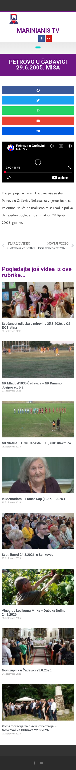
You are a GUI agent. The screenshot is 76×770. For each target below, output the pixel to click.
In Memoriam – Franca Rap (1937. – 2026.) (33, 499)
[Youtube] (49, 38)
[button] (38, 48)
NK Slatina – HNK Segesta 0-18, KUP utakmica (36, 443)
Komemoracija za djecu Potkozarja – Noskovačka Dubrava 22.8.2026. (29, 728)
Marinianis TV (38, 30)
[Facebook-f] (41, 38)
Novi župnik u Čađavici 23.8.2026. (27, 670)
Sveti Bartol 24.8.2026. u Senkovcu (27, 555)
